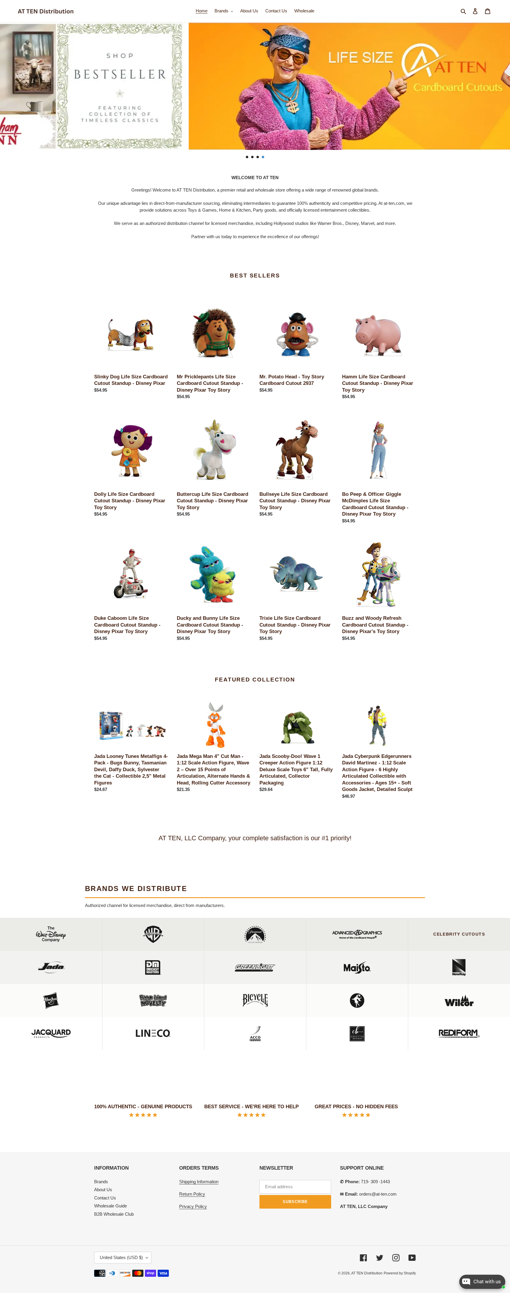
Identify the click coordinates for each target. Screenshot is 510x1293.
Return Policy (192, 1193)
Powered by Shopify (400, 1273)
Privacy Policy (193, 1206)
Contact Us (105, 1197)
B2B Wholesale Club (114, 1214)
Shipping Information (198, 1181)
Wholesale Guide (110, 1205)
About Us (103, 1189)
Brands (101, 1181)
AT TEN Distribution (366, 1273)
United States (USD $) (121, 1257)
